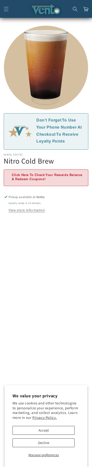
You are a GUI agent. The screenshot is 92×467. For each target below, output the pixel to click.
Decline (43, 442)
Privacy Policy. (44, 417)
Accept (44, 430)
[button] (6, 9)
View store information (27, 210)
